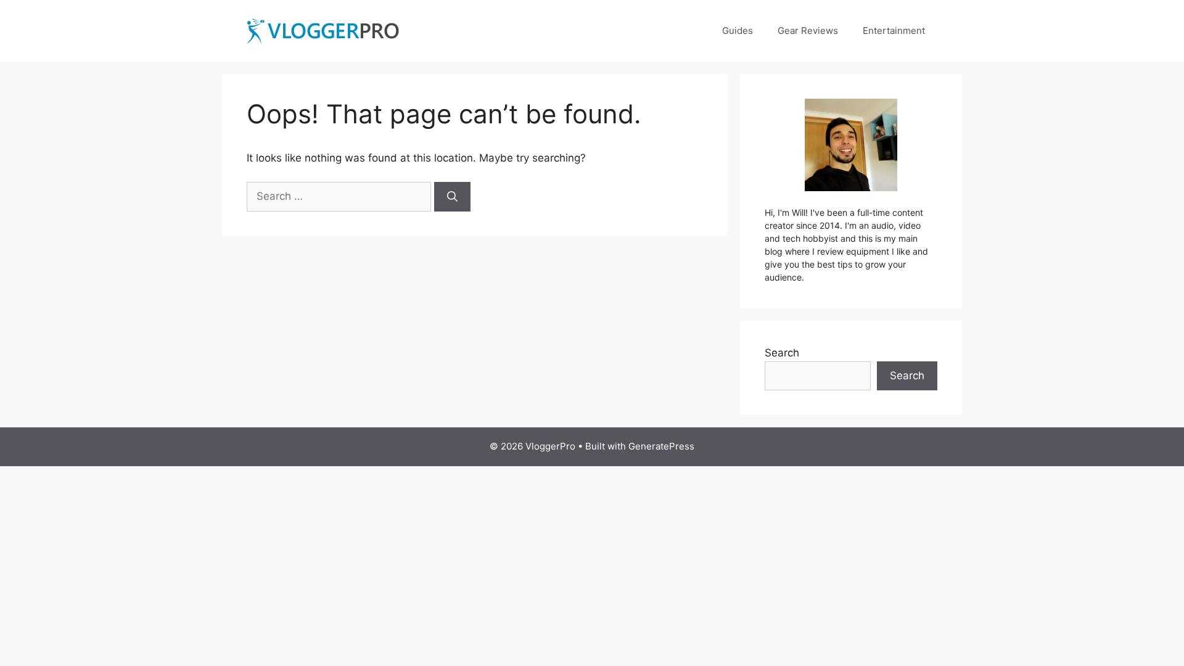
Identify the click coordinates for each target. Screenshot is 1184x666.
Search (782, 353)
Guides (737, 30)
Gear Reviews (808, 30)
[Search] (452, 197)
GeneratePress (661, 446)
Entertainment (894, 30)
